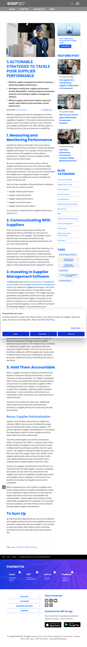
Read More (65, 46)
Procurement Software (67, 112)
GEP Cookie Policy (48, 320)
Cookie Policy (67, 636)
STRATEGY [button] (24, 597)
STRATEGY (14, 557)
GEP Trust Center (42, 639)
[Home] (16, 3)
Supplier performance (31, 547)
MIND (52, 9)
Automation (61, 240)
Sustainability (62, 228)
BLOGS (12, 9)
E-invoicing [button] (63, 270)
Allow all (71, 334)
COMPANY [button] (24, 611)
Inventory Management (65, 223)
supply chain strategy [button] (67, 255)
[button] (77, 3)
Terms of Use (42, 636)
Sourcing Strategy (21, 110)
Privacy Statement (54, 636)
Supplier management (17, 547)
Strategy (24, 9)
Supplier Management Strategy (68, 204)
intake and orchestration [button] (68, 265)
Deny (16, 334)
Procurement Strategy (66, 77)
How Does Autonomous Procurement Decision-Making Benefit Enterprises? (68, 155)
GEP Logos (30, 639)
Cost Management (64, 199)
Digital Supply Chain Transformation (64, 234)
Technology (39, 9)
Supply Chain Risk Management (68, 219)
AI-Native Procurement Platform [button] (68, 275)
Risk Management (63, 189)
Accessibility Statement (58, 639)
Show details (76, 328)
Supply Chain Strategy (65, 184)
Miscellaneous (62, 209)
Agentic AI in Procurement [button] (68, 259)
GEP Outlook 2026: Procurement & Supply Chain (67, 41)
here (15, 213)
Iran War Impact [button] (65, 280)
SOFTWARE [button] (24, 601)
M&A (59, 214)
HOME (3, 557)
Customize (42, 334)
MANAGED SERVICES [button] (24, 606)
